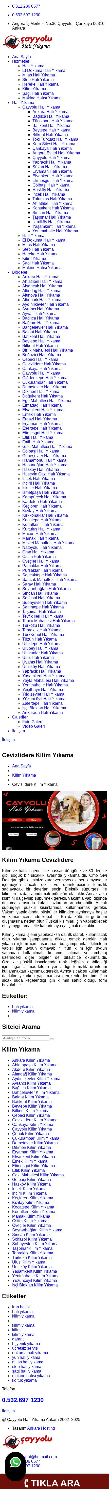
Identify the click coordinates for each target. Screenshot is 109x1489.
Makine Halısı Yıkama (42, 98)
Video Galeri (33, 726)
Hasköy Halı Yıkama (50, 190)
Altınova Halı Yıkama (41, 295)
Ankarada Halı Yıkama (42, 712)
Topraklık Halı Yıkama (42, 630)
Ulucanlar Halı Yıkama (42, 653)
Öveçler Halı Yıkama (40, 561)
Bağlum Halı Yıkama (40, 323)
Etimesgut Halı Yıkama (53, 180)
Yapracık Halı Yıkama (51, 162)
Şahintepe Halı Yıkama (43, 607)
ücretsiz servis (25, 1348)
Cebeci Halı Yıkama (40, 359)
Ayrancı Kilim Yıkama (31, 1083)
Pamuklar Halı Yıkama (42, 566)
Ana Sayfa (21, 57)
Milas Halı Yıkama (38, 75)
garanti (18, 1339)
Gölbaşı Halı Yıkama (50, 185)
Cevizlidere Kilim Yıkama (35, 1120)
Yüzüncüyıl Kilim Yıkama (34, 1280)
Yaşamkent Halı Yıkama (54, 226)
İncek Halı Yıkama (48, 194)
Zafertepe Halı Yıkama (42, 703)
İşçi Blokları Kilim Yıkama (35, 1285)
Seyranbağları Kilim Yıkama (37, 1230)
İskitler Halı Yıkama (39, 488)
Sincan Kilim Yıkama (31, 1234)
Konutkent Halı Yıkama (53, 208)
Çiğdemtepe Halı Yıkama (44, 378)
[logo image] (27, 1448)
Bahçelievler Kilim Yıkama (36, 1092)
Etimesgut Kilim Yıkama (33, 1166)
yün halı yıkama (26, 1357)
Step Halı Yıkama (38, 79)
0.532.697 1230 (26, 15)
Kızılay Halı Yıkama (40, 511)
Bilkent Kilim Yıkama (30, 1111)
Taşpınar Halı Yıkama (51, 217)
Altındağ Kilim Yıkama (32, 1074)
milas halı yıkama (27, 1362)
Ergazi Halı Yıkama (39, 419)
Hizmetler (20, 61)
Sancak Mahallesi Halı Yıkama (50, 579)
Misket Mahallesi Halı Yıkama (49, 543)
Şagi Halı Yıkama (38, 93)
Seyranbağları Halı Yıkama (46, 589)
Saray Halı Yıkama (39, 584)
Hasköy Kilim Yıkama (31, 1184)
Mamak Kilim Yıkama (31, 1216)
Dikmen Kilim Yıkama (31, 1147)
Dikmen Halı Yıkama (40, 391)
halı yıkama (22, 1006)
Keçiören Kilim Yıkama (32, 1198)
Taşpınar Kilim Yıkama (32, 1248)
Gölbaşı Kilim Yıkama (31, 1179)
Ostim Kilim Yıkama (29, 1221)
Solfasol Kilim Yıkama (32, 1239)
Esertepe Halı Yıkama (42, 428)
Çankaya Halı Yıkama (52, 148)
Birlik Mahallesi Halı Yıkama (47, 350)
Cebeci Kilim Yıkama (31, 1115)
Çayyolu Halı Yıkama (41, 107)
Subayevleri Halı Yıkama (44, 602)
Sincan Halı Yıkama (50, 212)
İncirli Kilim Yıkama (29, 1193)
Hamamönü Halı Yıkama (44, 460)
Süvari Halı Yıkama (49, 167)
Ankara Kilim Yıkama (31, 1060)
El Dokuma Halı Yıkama (43, 70)
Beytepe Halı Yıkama (51, 130)
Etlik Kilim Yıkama (28, 1170)
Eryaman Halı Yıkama (52, 171)
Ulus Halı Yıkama (38, 657)
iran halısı (21, 1307)
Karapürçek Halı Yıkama (44, 497)
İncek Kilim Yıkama (29, 1189)
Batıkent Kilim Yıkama (32, 1101)
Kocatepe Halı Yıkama (42, 520)
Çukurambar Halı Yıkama (45, 382)
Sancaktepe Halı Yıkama (44, 575)
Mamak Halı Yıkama (40, 538)
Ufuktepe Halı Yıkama (42, 644)
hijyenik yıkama (26, 1343)
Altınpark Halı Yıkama (41, 300)
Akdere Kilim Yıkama (31, 1069)
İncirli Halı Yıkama (38, 483)
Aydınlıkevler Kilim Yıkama (36, 1078)
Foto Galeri (32, 722)
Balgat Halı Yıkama (39, 332)
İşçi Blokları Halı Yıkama (44, 708)
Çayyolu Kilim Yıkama (32, 1129)
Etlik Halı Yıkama (37, 437)
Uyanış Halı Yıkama (40, 662)
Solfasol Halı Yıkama (41, 598)
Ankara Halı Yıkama (50, 112)
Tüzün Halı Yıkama (39, 639)
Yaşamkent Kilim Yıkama (34, 1271)
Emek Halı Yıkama (39, 414)
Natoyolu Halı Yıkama (42, 547)
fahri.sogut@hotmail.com (34, 1457)
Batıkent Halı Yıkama (51, 125)
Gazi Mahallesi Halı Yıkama (47, 446)
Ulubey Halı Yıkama (40, 648)
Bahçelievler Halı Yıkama (45, 327)
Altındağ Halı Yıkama (41, 290)
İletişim (18, 731)
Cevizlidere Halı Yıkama (44, 364)
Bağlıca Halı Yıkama (50, 116)
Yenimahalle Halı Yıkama (55, 231)
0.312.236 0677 (26, 6)
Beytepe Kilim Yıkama (32, 1106)
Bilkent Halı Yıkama (50, 134)
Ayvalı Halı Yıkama (39, 313)
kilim (16, 1330)
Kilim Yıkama (34, 89)
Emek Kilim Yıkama (29, 1161)
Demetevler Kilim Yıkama (35, 1143)
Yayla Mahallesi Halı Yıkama (48, 680)
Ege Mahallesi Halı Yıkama (46, 400)
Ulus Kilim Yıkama (28, 1262)
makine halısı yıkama (31, 1376)
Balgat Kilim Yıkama (30, 1097)
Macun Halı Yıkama (40, 533)
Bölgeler (19, 272)
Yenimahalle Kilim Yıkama (36, 1276)
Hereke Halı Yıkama (40, 84)
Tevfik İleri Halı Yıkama (42, 616)
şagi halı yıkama (26, 1371)
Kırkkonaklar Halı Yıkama (45, 515)
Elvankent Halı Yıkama (53, 176)
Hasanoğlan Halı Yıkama (44, 465)
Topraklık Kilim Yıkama (32, 1253)
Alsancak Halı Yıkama (42, 286)
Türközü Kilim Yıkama (32, 1257)
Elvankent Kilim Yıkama (33, 1156)
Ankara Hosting (41, 1428)
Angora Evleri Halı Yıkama (56, 153)
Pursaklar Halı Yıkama (42, 570)
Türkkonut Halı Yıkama (53, 121)
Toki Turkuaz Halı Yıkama (55, 139)
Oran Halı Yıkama (38, 552)
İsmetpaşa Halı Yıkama (43, 492)
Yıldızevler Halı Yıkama (43, 694)
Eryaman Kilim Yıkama (32, 1152)
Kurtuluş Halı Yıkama (41, 529)
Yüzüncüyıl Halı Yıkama (43, 699)
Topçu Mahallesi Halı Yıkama (48, 621)
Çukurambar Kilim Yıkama (35, 1138)
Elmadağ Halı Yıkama (42, 405)
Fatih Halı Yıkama (38, 442)
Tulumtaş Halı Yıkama (52, 199)
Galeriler (20, 717)
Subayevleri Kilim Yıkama (35, 1244)
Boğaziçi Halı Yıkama (41, 355)
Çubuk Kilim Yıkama (30, 1134)
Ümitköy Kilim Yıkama (32, 1267)
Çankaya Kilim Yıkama (32, 1124)
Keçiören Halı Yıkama (42, 506)
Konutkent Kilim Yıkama (33, 1211)
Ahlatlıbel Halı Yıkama (52, 203)
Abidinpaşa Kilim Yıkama (35, 1065)
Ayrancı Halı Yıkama (40, 309)
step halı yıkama (26, 1366)
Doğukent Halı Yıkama (42, 396)
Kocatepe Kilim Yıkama (33, 1207)
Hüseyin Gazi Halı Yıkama (46, 474)
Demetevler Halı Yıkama (44, 387)
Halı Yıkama (33, 66)
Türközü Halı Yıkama (41, 625)
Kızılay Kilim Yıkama (30, 1202)
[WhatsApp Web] (15, 1466)
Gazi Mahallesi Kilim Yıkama (38, 1175)
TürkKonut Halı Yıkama (43, 634)
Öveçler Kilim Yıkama (31, 1225)
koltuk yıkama (24, 1380)
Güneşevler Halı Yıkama (44, 456)
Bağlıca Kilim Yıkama (31, 1088)
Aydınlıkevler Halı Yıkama (45, 304)
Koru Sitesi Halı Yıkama (53, 144)
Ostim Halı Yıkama (39, 556)
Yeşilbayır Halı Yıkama (42, 689)
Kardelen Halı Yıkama (42, 501)
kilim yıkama (23, 1011)
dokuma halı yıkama (30, 1353)
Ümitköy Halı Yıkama (51, 222)
